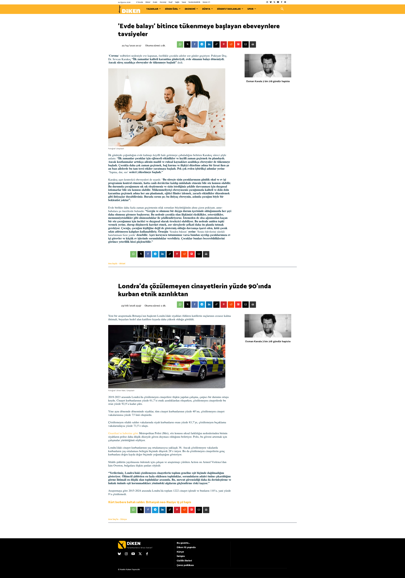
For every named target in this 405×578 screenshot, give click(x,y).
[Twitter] (274, 2)
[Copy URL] (216, 44)
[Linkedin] (209, 44)
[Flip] (238, 44)
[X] (187, 44)
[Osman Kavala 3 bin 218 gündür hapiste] (268, 65)
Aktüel (122, 263)
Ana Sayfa (112, 263)
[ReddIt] (231, 44)
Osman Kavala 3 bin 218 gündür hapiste (268, 81)
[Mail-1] (285, 2)
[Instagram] (267, 2)
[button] (282, 9)
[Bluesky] (271, 2)
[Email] (245, 44)
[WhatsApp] (180, 44)
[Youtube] (278, 2)
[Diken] (129, 9)
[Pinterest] (224, 44)
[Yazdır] (253, 44)
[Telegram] (202, 44)
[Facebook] (281, 2)
